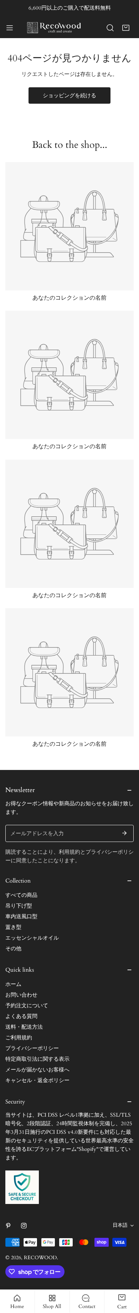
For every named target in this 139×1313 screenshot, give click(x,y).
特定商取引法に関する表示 (37, 1059)
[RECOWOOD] (54, 27)
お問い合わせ (21, 994)
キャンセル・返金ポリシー (37, 1080)
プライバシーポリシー (32, 1048)
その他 (13, 948)
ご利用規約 (18, 1037)
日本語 (120, 1225)
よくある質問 (21, 1016)
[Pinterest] (8, 1225)
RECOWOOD (40, 1257)
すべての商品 (21, 895)
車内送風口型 (21, 916)
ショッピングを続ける (69, 95)
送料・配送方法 (24, 1026)
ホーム (13, 984)
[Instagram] (24, 1225)
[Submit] (124, 833)
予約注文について (26, 1005)
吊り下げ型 (18, 905)
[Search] (110, 28)
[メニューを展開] (9, 28)
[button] (126, 28)
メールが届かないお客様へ (37, 1069)
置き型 (13, 927)
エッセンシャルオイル (32, 937)
